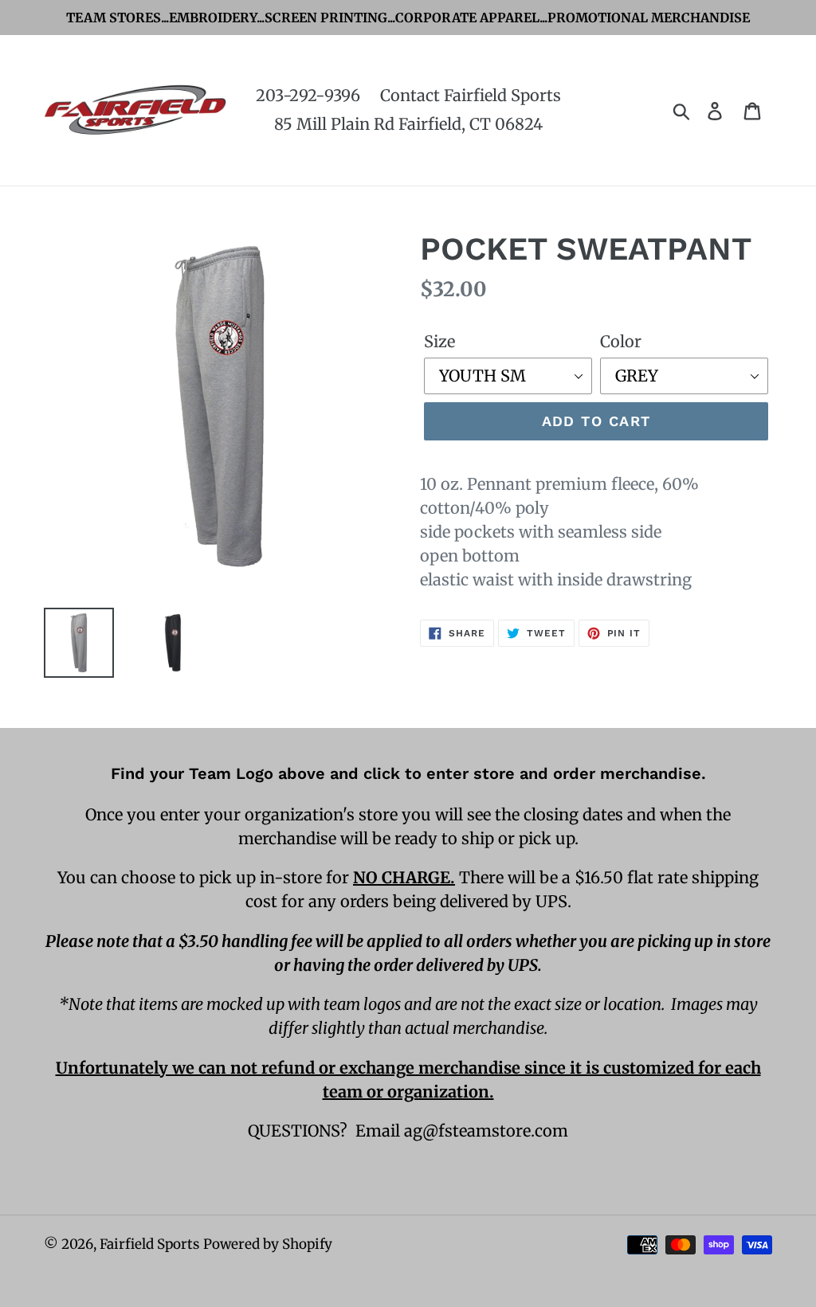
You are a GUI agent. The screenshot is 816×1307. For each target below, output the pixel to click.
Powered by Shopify (267, 1244)
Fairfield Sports (149, 1244)
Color (620, 341)
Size (439, 341)
